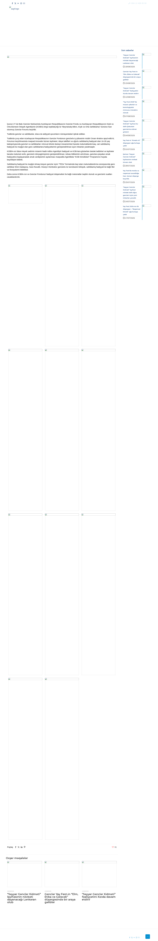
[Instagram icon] (21, 3)
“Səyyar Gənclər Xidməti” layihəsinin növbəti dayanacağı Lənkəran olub (24, 898)
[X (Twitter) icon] (15, 3)
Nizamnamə (57, 923)
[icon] (24, 3)
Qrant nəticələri (90, 920)
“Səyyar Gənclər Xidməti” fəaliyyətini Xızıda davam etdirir (99, 897)
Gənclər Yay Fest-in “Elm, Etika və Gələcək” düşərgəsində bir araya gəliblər (61, 898)
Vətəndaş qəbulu (91, 923)
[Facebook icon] (12, 3)
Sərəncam (56, 920)
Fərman (55, 916)
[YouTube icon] (18, 3)
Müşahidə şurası (91, 916)
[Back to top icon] (147, 936)
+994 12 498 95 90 (138, 3)
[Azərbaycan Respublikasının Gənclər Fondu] (14, 8)
